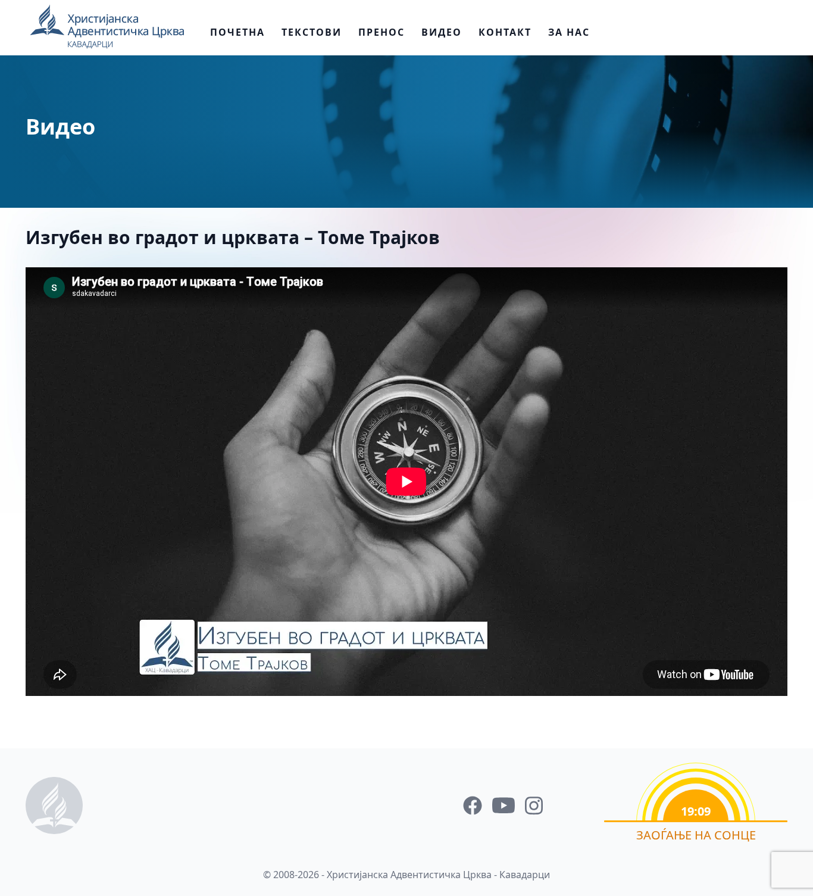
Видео (441, 32)
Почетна (237, 32)
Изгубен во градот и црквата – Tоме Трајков (233, 237)
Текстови (312, 32)
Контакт (505, 32)
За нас (569, 32)
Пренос (381, 32)
